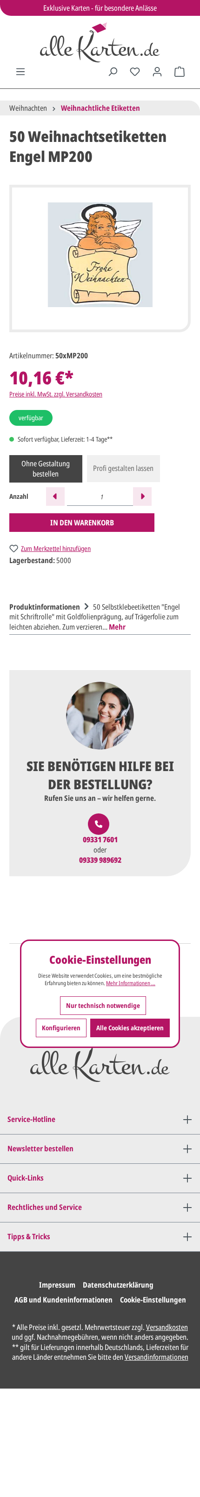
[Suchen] (112, 71)
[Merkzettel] (135, 71)
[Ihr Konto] (157, 71)
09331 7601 (100, 840)
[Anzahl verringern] (55, 496)
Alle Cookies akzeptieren (130, 1027)
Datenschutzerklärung (118, 1285)
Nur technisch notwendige (103, 1005)
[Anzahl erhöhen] (142, 496)
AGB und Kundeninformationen (63, 1300)
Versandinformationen (156, 1357)
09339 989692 (100, 860)
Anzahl (18, 496)
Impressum (57, 1285)
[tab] (97, 615)
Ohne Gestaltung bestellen (45, 468)
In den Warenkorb (82, 522)
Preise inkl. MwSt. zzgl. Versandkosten (55, 393)
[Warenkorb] (179, 71)
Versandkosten (167, 1327)
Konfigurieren (61, 1027)
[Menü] (20, 71)
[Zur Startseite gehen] (100, 42)
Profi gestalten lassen (123, 468)
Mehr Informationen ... (130, 983)
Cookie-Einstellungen (153, 1300)
